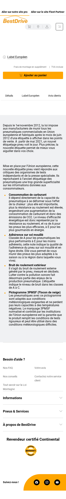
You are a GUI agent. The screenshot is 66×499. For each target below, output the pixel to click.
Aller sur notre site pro (14, 11)
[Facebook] (37, 482)
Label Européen (30, 95)
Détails (9, 95)
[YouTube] (57, 482)
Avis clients (54, 95)
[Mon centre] (38, 27)
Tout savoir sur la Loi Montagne (14, 386)
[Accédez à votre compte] (47, 27)
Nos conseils (10, 376)
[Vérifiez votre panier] (29, 27)
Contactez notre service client (47, 378)
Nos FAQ (8, 367)
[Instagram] (47, 482)
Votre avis (40, 367)
